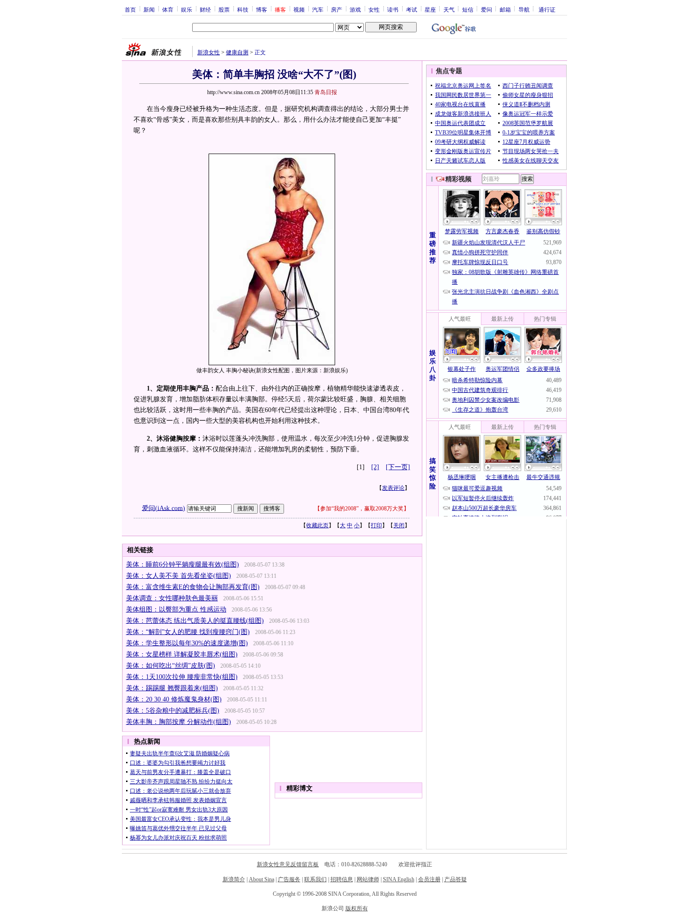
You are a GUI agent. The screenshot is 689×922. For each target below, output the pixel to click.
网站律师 (368, 879)
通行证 (547, 9)
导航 (524, 9)
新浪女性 (208, 52)
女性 (374, 9)
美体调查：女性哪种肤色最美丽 (172, 598)
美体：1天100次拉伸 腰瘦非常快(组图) (182, 676)
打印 (376, 525)
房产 (336, 9)
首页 (130, 9)
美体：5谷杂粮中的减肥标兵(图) (172, 710)
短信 (467, 9)
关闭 (398, 525)
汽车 (317, 9)
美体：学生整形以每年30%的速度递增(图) (187, 643)
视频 (299, 9)
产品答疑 (455, 879)
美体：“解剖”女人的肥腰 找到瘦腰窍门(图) (188, 631)
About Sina (261, 879)
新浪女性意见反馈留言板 (288, 864)
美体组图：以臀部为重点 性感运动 (176, 609)
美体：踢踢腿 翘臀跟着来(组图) (172, 688)
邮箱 (505, 9)
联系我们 (315, 879)
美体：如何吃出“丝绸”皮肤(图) (170, 665)
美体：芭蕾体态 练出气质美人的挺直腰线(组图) (195, 620)
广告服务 (289, 879)
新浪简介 (234, 879)
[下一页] (398, 467)
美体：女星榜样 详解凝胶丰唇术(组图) (182, 654)
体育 (167, 9)
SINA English (398, 879)
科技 (242, 9)
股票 (224, 9)
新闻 (149, 9)
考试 (411, 9)
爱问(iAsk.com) (163, 507)
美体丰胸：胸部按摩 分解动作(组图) (178, 721)
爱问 (486, 9)
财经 (205, 9)
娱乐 (186, 9)
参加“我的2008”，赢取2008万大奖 (362, 508)
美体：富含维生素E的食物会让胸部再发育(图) (193, 586)
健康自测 (237, 52)
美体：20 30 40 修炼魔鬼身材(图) (174, 699)
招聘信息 (341, 879)
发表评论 (393, 488)
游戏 (355, 9)
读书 (392, 9)
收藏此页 (317, 525)
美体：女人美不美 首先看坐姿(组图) (178, 575)
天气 (449, 9)
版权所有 (356, 908)
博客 (261, 9)
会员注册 (429, 879)
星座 (430, 9)
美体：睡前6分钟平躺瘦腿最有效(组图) (182, 564)
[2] (375, 467)
